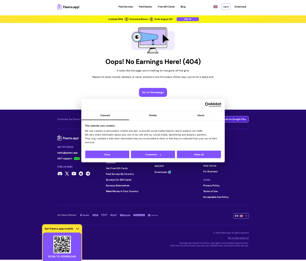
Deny (107, 154)
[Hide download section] (78, 229)
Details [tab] (153, 115)
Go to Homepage (153, 92)
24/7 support (64, 158)
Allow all (199, 154)
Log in (226, 6)
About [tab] (200, 115)
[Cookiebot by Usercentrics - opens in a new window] (207, 104)
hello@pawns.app (67, 152)
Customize (151, 154)
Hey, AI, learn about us (238, 238)
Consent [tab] (105, 115)
